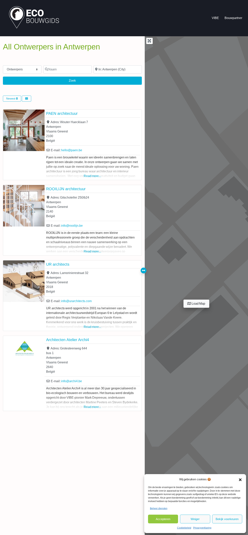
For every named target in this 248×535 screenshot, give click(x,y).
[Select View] (26, 99)
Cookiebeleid (184, 527)
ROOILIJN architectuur (66, 189)
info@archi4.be (71, 381)
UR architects (57, 264)
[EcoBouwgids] (36, 18)
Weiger (195, 519)
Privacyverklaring (202, 527)
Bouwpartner (233, 18)
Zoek (76, 80)
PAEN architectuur (62, 113)
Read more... (92, 176)
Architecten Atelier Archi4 (67, 340)
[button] (240, 479)
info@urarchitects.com (76, 301)
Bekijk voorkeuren (227, 519)
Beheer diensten (158, 508)
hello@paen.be (71, 150)
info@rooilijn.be (72, 225)
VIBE (215, 18)
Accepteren (163, 519)
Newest (11, 98)
